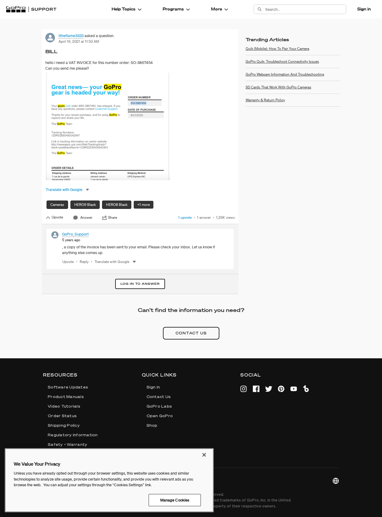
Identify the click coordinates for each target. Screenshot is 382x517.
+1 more (143, 204)
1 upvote (185, 217)
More (216, 9)
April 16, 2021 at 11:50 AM (78, 41)
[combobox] (305, 9)
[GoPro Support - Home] (31, 9)
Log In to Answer (140, 284)
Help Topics (123, 9)
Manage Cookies (175, 499)
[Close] (204, 454)
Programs (173, 9)
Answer (86, 217)
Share (112, 217)
